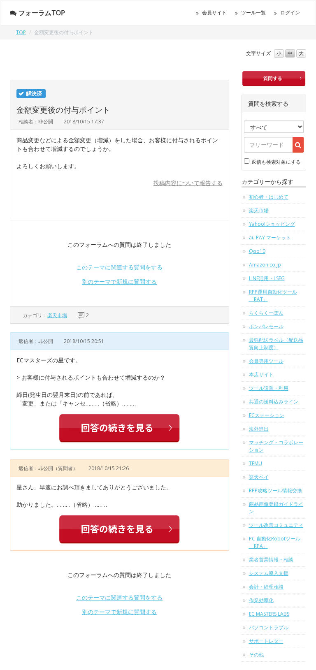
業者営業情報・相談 (271, 559)
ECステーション (266, 415)
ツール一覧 (253, 12)
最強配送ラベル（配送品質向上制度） (276, 343)
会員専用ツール (266, 360)
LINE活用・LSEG (267, 278)
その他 (256, 654)
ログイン (290, 12)
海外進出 (259, 428)
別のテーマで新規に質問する (119, 281)
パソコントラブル (268, 627)
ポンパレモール (266, 326)
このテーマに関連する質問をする (119, 267)
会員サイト (214, 12)
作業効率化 (261, 600)
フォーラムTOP (42, 12)
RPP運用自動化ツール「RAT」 (273, 295)
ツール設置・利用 (268, 388)
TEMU (255, 463)
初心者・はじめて (268, 196)
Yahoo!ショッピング (272, 223)
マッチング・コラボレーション (276, 446)
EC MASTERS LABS (269, 613)
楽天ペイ (259, 476)
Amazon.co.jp (265, 264)
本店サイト (261, 374)
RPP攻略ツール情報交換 (275, 490)
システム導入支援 (268, 573)
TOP (21, 32)
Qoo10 (257, 251)
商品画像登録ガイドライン (276, 508)
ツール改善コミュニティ (276, 525)
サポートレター (266, 641)
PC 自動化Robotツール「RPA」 (274, 542)
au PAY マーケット (270, 237)
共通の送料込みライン (273, 401)
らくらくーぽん (266, 312)
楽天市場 (57, 315)
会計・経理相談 (266, 586)
